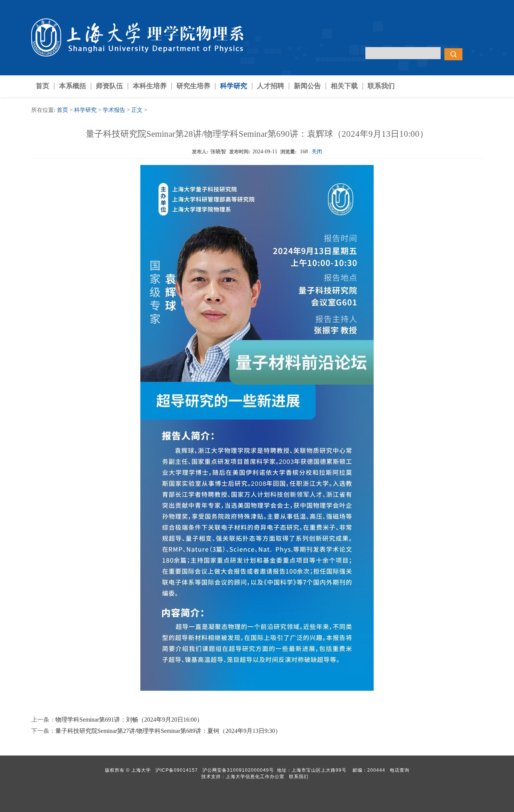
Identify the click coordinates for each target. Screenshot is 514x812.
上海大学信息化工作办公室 (257, 776)
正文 (137, 110)
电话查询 (399, 770)
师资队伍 (109, 86)
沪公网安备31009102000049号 (238, 770)
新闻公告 (307, 86)
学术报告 (114, 110)
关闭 (317, 151)
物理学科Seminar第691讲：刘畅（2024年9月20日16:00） (129, 719)
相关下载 (344, 86)
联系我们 (381, 86)
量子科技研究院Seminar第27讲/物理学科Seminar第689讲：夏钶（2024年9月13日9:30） (168, 731)
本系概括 (72, 86)
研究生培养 (193, 86)
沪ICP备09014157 (177, 770)
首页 (42, 86)
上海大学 (140, 770)
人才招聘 (270, 86)
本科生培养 (150, 86)
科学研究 (233, 86)
